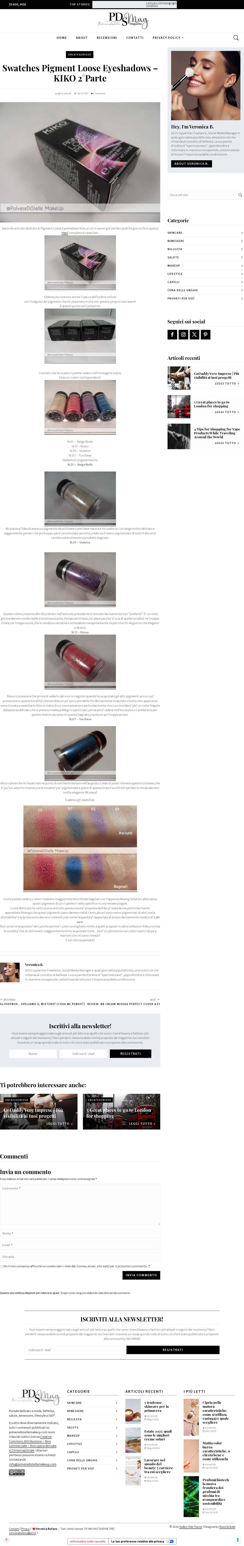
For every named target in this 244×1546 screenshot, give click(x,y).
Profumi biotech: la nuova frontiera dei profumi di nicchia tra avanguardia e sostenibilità (216, 1491)
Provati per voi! (181, 298)
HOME (62, 37)
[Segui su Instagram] (183, 334)
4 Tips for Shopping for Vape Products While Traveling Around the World (217, 433)
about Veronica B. (191, 163)
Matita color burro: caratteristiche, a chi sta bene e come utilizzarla (216, 1451)
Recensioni (107, 37)
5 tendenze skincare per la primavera (156, 1406)
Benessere (176, 241)
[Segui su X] (194, 334)
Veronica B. (66, 93)
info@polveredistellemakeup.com (32, 1464)
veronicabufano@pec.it (22, 1533)
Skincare (175, 232)
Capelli (174, 282)
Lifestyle (175, 274)
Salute (173, 257)
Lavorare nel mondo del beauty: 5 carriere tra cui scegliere (126, 4)
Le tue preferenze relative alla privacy (137, 1541)
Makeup (174, 265)
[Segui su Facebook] (172, 334)
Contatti (135, 37)
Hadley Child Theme (190, 1526)
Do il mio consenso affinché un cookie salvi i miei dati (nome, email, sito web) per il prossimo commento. (77, 1266)
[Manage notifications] (6, 1539)
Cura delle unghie (183, 290)
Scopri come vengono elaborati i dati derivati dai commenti (95, 1293)
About (82, 37)
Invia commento (141, 1275)
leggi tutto (58, 1123)
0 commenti (99, 93)
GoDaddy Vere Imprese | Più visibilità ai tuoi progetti (33, 1113)
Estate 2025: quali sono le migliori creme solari (158, 1435)
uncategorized (79, 54)
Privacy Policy (166, 37)
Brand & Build (227, 1526)
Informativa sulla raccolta (87, 1541)
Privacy (25, 1528)
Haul (65, 233)
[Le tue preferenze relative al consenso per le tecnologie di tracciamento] (237, 1539)
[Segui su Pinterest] (205, 334)
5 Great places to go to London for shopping (118, 1113)
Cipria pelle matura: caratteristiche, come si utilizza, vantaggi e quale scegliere (216, 1412)
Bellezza (175, 249)
